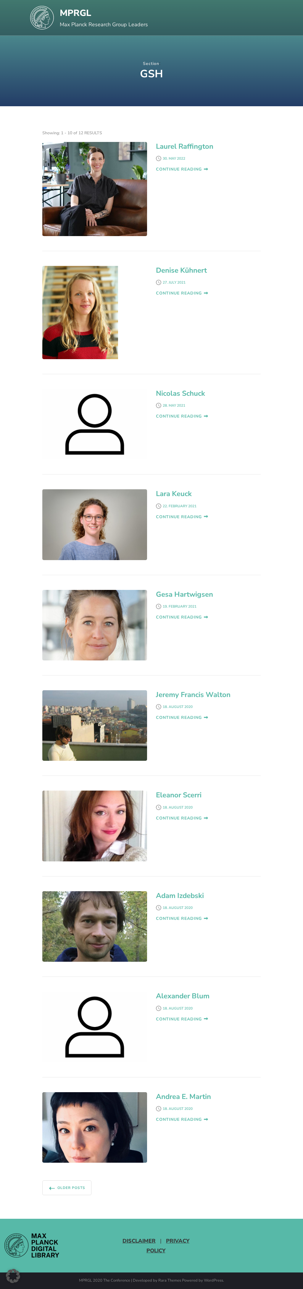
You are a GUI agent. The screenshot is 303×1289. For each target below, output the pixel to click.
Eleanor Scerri (179, 795)
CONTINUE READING (179, 169)
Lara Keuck (174, 493)
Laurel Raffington (184, 146)
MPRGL (75, 13)
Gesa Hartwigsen (184, 594)
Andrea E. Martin (183, 1096)
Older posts (71, 1187)
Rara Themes (169, 1280)
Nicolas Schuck (180, 393)
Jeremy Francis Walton (193, 694)
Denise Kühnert (181, 270)
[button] (13, 1276)
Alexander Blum (182, 996)
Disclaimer (139, 1240)
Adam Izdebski (180, 895)
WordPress (213, 1280)
